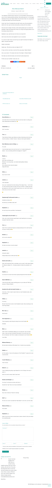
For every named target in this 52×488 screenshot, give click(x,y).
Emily (3, 171)
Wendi (3, 156)
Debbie (3, 350)
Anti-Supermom (6, 318)
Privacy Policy (26, 457)
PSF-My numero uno (6, 103)
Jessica (4, 179)
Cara (3, 225)
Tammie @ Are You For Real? (8, 215)
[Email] (45, 6)
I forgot (20, 77)
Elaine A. (4, 367)
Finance (22, 3)
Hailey (3, 298)
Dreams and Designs (7, 379)
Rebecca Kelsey (5, 405)
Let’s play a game (31, 67)
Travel (37, 3)
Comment (5, 428)
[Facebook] (45, 1)
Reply (32, 117)
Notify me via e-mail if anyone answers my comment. (13, 448)
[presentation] (9, 83)
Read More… (40, 33)
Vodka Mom (5, 126)
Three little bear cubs (6, 98)
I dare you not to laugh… (23, 103)
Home (11, 3)
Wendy (3, 389)
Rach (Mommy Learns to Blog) (9, 144)
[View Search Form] (43, 3)
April (3, 397)
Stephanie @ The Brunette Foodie (10, 197)
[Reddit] (20, 61)
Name (4, 443)
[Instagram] (45, 2)
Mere (3, 328)
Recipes (34, 3)
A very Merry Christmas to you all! (25, 98)
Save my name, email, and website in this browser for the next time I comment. (17, 446)
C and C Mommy (6, 359)
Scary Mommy (5, 117)
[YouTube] (45, 4)
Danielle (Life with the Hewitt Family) (10, 289)
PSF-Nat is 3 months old (6, 67)
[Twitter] (17, 61)
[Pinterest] (11, 61)
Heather (4, 271)
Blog (41, 3)
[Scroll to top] (50, 485)
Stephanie (4, 207)
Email (14, 443)
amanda (4, 250)
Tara (3, 134)
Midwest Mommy (6, 342)
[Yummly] (23, 61)
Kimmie (4, 234)
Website (26, 443)
